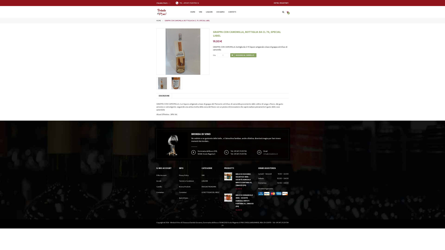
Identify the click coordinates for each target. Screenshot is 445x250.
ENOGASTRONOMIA (209, 187)
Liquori (209, 12)
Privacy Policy (184, 175)
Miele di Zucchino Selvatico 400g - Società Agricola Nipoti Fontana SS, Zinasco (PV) (244, 179)
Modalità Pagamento (265, 189)
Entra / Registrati (281, 3)
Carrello (159, 187)
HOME (192, 12)
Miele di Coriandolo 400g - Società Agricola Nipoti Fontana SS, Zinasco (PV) (245, 200)
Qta (214, 55)
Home (159, 21)
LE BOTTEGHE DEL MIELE (210, 192)
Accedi (158, 181)
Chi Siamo (220, 12)
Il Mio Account (161, 175)
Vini (200, 12)
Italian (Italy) (162, 3)
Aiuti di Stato (183, 198)
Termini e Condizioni (186, 181)
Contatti (232, 12)
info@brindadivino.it (271, 154)
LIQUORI (205, 181)
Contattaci (160, 192)
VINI (203, 175)
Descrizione (164, 96)
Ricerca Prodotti (184, 187)
